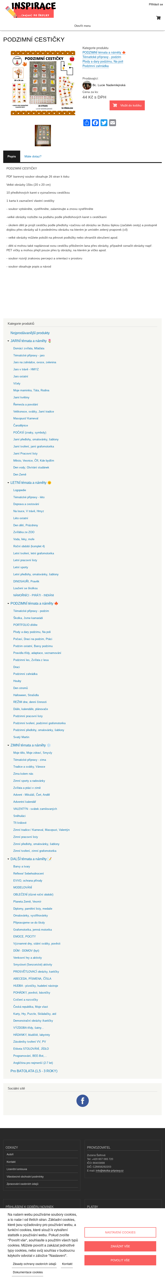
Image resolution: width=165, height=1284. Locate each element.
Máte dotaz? (32, 156)
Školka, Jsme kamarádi (28, 618)
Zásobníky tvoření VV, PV (29, 1041)
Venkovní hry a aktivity (27, 957)
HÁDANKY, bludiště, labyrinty (31, 1034)
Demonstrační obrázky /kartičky (33, 1020)
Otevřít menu (82, 25)
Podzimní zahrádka (95, 66)
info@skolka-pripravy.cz (110, 1170)
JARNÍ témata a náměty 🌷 (31, 341)
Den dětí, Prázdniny (25, 525)
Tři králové (19, 822)
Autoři (10, 1154)
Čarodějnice (20, 425)
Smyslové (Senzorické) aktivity (32, 964)
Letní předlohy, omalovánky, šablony (36, 574)
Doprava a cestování (26, 504)
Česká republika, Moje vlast (30, 1006)
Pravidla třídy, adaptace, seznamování (37, 653)
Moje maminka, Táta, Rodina (31, 390)
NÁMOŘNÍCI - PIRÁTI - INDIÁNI (33, 595)
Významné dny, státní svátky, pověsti (36, 943)
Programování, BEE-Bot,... (30, 1055)
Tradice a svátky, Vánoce (29, 766)
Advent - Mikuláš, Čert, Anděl (31, 794)
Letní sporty (20, 567)
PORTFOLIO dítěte (25, 624)
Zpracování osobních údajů (22, 1183)
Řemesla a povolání (25, 404)
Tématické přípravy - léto (28, 497)
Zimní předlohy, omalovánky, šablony (36, 844)
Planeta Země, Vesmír (27, 901)
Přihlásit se (156, 4)
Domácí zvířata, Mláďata (28, 348)
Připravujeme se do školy (29, 922)
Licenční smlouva (17, 1169)
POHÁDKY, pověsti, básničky (31, 992)
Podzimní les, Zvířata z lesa (31, 660)
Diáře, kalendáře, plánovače (30, 709)
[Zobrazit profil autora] (87, 88)
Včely (16, 383)
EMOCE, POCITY (24, 936)
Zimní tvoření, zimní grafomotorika (34, 850)
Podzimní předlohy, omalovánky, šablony (38, 730)
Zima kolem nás (23, 773)
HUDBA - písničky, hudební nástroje (35, 985)
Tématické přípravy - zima (29, 759)
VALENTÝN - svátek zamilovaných (35, 808)
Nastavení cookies (120, 1232)
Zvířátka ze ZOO (23, 532)
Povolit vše (120, 1260)
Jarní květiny (21, 397)
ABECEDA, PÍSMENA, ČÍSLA (32, 978)
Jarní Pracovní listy (25, 453)
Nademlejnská (115, 85)
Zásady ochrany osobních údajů (34, 1264)
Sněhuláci (19, 816)
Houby (17, 681)
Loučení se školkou (25, 588)
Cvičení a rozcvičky (25, 999)
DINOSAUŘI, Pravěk (26, 581)
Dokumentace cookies (28, 1272)
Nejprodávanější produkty (30, 333)
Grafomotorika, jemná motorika (32, 929)
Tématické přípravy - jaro (28, 355)
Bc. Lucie (99, 85)
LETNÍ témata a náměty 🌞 (31, 482)
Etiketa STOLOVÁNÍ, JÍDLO (31, 1048)
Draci (16, 667)
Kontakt (11, 1161)
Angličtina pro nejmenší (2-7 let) (33, 1062)
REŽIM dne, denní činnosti (30, 702)
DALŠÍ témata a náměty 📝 (31, 859)
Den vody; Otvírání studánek (31, 467)
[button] (43, 122)
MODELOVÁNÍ (22, 887)
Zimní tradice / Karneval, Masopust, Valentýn (41, 829)
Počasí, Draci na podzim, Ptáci (32, 639)
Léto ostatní (20, 518)
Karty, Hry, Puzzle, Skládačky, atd (34, 1013)
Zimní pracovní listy (25, 837)
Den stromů (20, 688)
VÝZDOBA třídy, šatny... (28, 1027)
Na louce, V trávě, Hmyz (28, 511)
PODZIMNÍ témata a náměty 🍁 (104, 52)
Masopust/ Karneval (25, 418)
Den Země (19, 474)
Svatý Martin (21, 737)
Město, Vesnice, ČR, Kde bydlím (33, 460)
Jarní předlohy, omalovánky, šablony (36, 439)
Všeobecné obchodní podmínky (25, 1176)
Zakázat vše (120, 1246)
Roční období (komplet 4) (29, 546)
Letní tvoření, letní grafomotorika (33, 553)
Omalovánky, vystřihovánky (30, 915)
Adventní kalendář (24, 801)
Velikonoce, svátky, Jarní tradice (33, 411)
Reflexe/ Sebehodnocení (28, 873)
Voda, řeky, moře (23, 539)
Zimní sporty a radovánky (29, 780)
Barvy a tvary (21, 866)
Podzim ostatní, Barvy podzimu (33, 646)
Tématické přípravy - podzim (101, 57)
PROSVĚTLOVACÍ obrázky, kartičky (36, 971)
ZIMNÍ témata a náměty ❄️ (31, 745)
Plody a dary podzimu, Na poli (102, 61)
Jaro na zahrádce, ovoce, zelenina (34, 362)
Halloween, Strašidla (26, 695)
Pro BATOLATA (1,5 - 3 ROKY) (34, 1071)
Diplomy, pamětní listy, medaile (32, 908)
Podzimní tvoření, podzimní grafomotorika (39, 723)
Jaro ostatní (20, 376)
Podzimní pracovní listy (28, 716)
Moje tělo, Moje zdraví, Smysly (32, 752)
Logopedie (19, 490)
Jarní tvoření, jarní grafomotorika (33, 446)
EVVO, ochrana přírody (27, 880)
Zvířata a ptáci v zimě (27, 787)
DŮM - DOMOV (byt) (26, 950)
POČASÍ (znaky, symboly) (29, 432)
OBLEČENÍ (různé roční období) (33, 894)
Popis (12, 156)
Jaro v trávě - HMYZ (26, 369)
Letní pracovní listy (25, 560)
